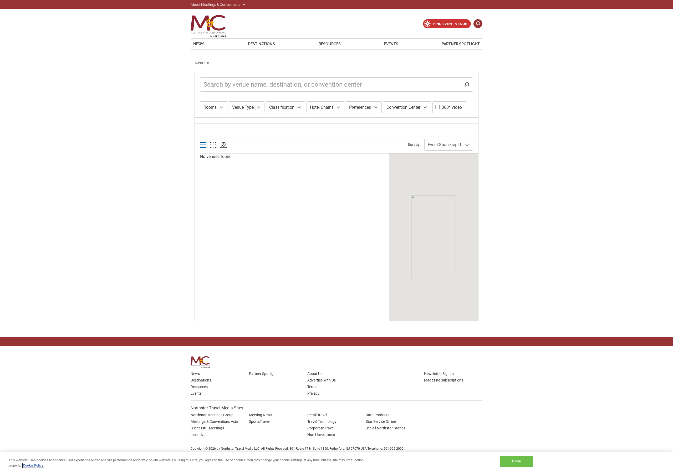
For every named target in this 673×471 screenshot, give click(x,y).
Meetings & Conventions (212, 26)
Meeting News (260, 415)
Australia (202, 63)
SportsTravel (259, 421)
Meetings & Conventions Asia (214, 421)
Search (477, 23)
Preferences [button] (360, 107)
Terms (312, 387)
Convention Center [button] (403, 107)
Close (516, 461)
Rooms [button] (210, 107)
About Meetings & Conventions (216, 5)
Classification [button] (281, 107)
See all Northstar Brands (385, 428)
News (199, 44)
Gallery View (213, 145)
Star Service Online (381, 421)
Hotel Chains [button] (322, 107)
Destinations (261, 44)
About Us (314, 373)
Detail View (203, 145)
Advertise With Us (321, 380)
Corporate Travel (320, 428)
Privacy (313, 393)
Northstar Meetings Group (212, 415)
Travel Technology (321, 421)
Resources (330, 44)
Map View (223, 145)
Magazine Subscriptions (443, 380)
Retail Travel (317, 415)
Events (391, 44)
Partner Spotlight (461, 44)
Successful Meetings (207, 428)
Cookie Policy (33, 465)
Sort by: (414, 144)
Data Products (377, 415)
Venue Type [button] (243, 107)
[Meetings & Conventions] (202, 362)
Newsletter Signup (439, 373)
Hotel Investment (321, 435)
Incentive (198, 435)
